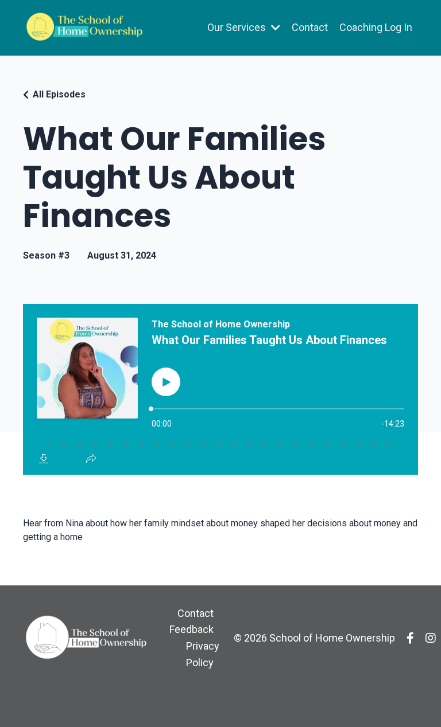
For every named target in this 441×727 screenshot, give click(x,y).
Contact (310, 27)
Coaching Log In (375, 27)
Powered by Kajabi (384, 697)
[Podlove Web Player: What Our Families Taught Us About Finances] (220, 389)
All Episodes (59, 94)
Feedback (191, 629)
